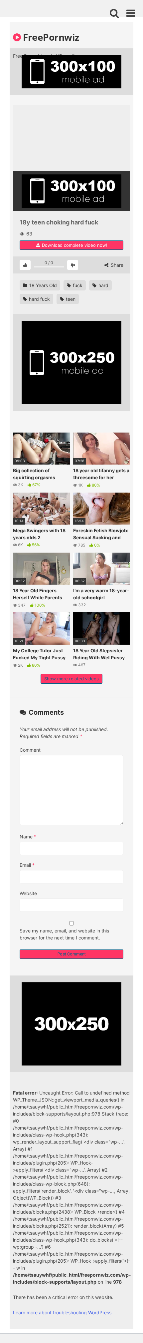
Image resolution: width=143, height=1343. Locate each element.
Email (27, 865)
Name (28, 836)
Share (116, 265)
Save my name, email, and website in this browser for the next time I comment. (64, 934)
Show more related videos (71, 678)
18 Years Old (42, 285)
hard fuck (39, 299)
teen (70, 299)
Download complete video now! (74, 245)
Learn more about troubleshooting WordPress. (63, 1312)
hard (102, 285)
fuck (77, 285)
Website (28, 893)
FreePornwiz (50, 37)
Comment (30, 750)
